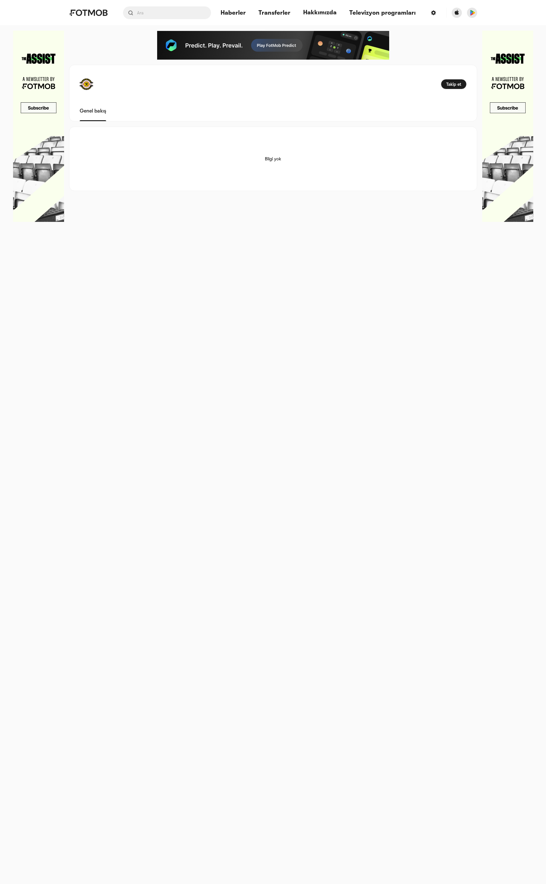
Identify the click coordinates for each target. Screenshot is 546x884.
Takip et (453, 84)
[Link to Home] (88, 13)
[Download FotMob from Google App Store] (472, 13)
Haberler (233, 13)
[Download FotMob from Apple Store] (457, 13)
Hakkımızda (320, 12)
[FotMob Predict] (273, 45)
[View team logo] (86, 84)
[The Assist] (38, 126)
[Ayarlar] (433, 13)
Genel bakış (93, 111)
